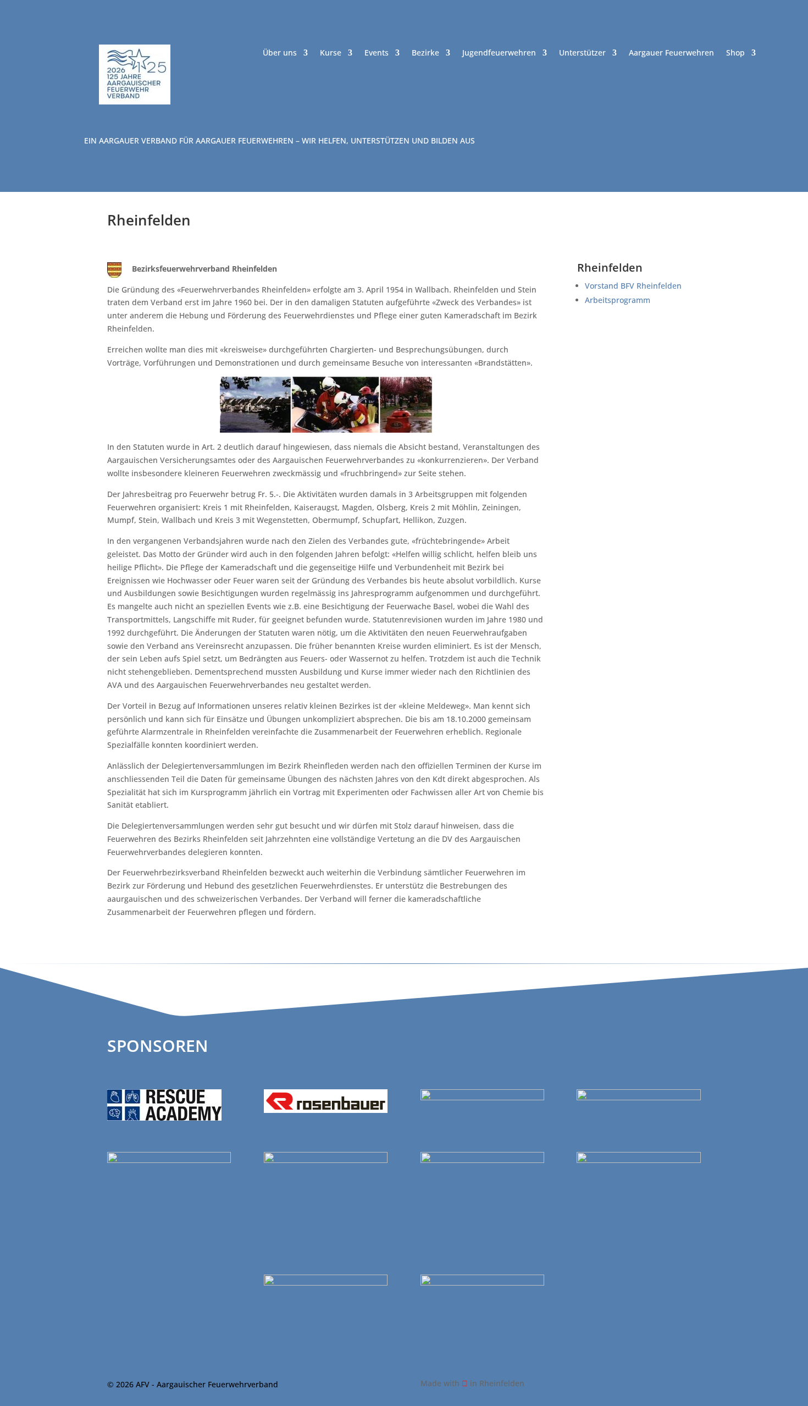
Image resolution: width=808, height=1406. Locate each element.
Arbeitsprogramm (617, 300)
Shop (735, 53)
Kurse (330, 53)
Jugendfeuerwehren (499, 53)
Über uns (280, 53)
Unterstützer (582, 53)
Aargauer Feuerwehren (671, 53)
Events (376, 53)
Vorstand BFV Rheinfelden (633, 285)
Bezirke (425, 53)
